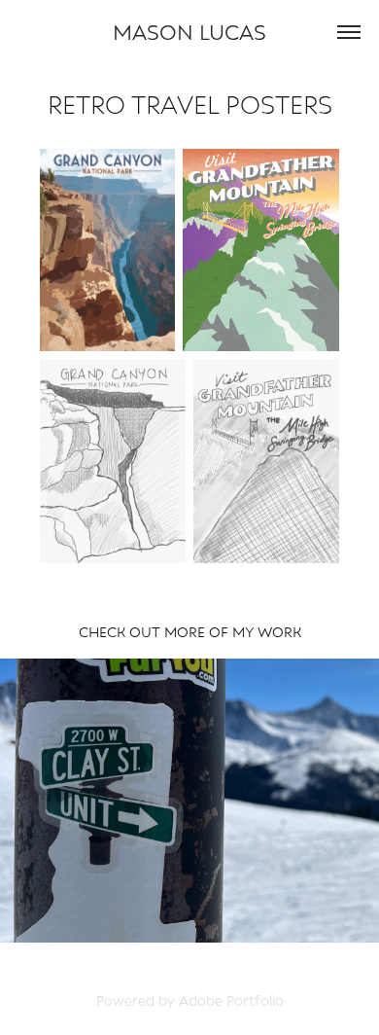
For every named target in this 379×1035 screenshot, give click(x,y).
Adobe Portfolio (231, 1000)
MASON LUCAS (189, 31)
